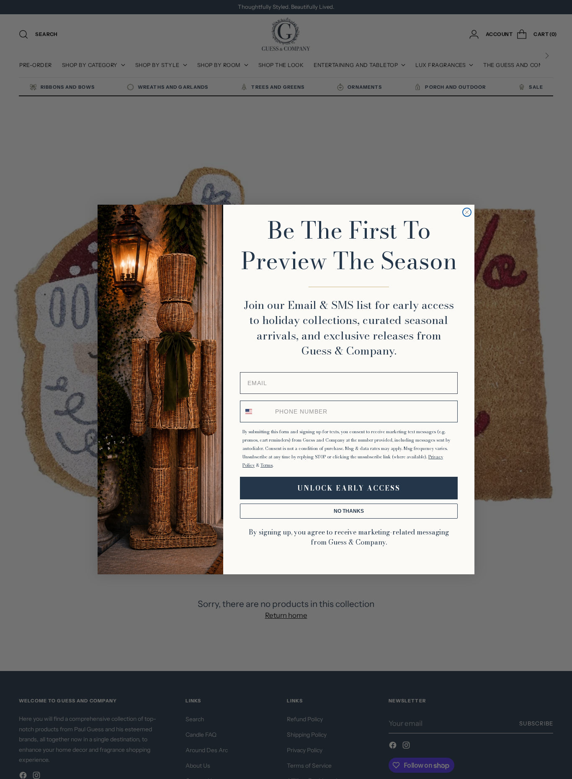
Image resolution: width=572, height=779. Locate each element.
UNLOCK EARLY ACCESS (348, 488)
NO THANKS (349, 511)
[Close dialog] (467, 212)
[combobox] (256, 411)
